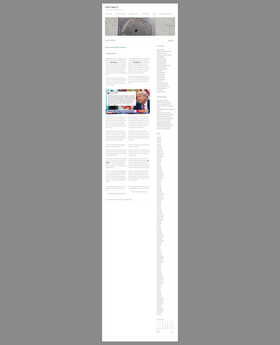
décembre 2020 (160, 256)
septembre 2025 (160, 156)
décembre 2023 (160, 193)
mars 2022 (159, 230)
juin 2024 (159, 182)
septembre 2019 (160, 282)
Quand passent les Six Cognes (163, 86)
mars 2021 (159, 251)
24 (162, 328)
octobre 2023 (159, 196)
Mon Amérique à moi (133, 14)
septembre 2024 (160, 177)
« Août (158, 331)
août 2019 (159, 284)
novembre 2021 (160, 237)
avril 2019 (159, 291)
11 (165, 324)
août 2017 (159, 314)
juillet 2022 (159, 223)
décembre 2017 (160, 309)
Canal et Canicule (160, 49)
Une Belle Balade (160, 56)
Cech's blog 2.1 (112, 7)
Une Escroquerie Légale (162, 62)
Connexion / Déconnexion (165, 14)
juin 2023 (159, 203)
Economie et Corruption (162, 69)
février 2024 (159, 189)
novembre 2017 (160, 310)
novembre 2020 (160, 258)
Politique (121, 199)
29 (157, 330)
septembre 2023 (160, 198)
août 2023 (159, 200)
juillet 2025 (159, 160)
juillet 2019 (159, 286)
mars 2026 (159, 146)
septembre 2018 (160, 303)
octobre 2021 (159, 239)
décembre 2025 (160, 151)
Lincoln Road (159, 90)
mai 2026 (159, 142)
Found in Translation (161, 91)
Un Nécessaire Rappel (161, 60)
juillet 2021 (159, 244)
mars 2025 (159, 167)
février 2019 (159, 295)
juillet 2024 (159, 181)
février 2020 (159, 274)
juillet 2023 (159, 202)
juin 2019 (159, 288)
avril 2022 (159, 228)
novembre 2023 (160, 195)
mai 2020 (159, 268)
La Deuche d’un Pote (161, 58)
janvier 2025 (159, 170)
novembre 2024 (160, 174)
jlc (157, 100)
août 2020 (159, 263)
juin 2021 (159, 246)
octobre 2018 (159, 302)
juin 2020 (159, 267)
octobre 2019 (159, 281)
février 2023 (159, 210)
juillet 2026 (159, 139)
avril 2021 (159, 249)
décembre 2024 (160, 172)
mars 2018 (159, 305)
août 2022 (159, 221)
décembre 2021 (160, 235)
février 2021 (159, 253)
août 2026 (159, 137)
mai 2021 (159, 247)
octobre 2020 (159, 260)
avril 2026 (159, 144)
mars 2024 (159, 188)
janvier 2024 (159, 191)
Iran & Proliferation (161, 76)
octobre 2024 (159, 175)
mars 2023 (159, 209)
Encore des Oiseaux (161, 79)
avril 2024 (159, 186)
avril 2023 (159, 207)
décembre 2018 (160, 298)
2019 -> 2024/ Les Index (120, 14)
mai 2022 (159, 226)
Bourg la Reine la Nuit (161, 53)
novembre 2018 (160, 300)
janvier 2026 (159, 149)
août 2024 (159, 179)
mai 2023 (159, 205)
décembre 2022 (160, 214)
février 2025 (159, 168)
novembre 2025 (160, 153)
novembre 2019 (160, 279)
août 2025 (159, 158)
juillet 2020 (159, 265)
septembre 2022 (160, 219)
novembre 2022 (160, 216)
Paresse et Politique (161, 74)
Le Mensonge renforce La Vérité (163, 65)
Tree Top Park (160, 81)
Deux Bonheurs (160, 70)
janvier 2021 (159, 254)
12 (167, 324)
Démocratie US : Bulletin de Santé (164, 51)
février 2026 (159, 147)
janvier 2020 (159, 275)
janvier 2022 (159, 233)
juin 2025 (159, 161)
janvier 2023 (159, 212)
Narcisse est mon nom (161, 63)
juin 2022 (159, 225)
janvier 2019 (159, 296)
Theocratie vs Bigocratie (162, 88)
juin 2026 (159, 140)
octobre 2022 (159, 218)
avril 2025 (159, 165)
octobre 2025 (159, 154)
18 (165, 326)
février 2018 (159, 307)
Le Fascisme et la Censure (162, 83)
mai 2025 (159, 163)
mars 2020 (159, 272)
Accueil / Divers (108, 14)
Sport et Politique (160, 77)
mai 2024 (159, 184)
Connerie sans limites (161, 67)
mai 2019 (159, 289)
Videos (154, 14)
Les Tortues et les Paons (162, 84)
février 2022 (159, 232)
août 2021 (159, 242)
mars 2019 (159, 293)
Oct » (172, 331)
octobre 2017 (159, 312)
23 (159, 328)
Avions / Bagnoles (145, 14)
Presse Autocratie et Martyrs (115, 47)
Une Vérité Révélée (161, 72)
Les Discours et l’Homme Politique (164, 55)
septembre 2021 (160, 240)
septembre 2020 (160, 261)
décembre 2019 (160, 277)
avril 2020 (159, 270)
